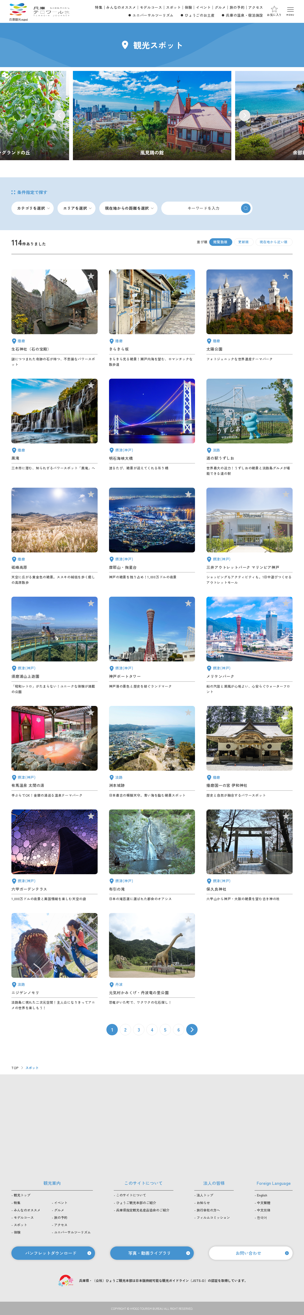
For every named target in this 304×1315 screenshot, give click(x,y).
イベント (203, 7)
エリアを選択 (75, 208)
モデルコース (151, 7)
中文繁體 (263, 1202)
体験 (188, 7)
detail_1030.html (54, 752)
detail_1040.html (54, 427)
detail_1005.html (249, 536)
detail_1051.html (249, 318)
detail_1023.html (152, 855)
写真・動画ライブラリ (149, 1253)
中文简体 (263, 1210)
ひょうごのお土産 (199, 15)
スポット (173, 7)
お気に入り (274, 15)
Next (244, 115)
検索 (246, 208)
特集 (98, 7)
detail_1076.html (249, 427)
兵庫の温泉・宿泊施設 (244, 15)
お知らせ (203, 1202)
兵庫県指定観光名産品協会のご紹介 (142, 1210)
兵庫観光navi (18, 11)
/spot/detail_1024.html (152, 115)
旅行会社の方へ (208, 1210)
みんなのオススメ (121, 7)
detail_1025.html (249, 855)
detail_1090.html (54, 536)
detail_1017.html (54, 645)
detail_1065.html (152, 752)
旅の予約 (237, 7)
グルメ (220, 7)
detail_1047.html (54, 318)
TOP (15, 1067)
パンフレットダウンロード (50, 1253)
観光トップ (22, 1195)
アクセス (255, 7)
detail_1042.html (249, 752)
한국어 (262, 1217)
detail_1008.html (152, 645)
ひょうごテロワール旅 (51, 11)
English (262, 1195)
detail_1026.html (152, 536)
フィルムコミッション (213, 1217)
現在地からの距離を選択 (127, 208)
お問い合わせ (248, 1253)
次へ (192, 1029)
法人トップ (205, 1195)
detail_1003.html (249, 645)
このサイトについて (131, 1195)
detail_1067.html (54, 962)
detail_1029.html (54, 855)
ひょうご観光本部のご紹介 (136, 1202)
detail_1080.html (152, 962)
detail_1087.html (152, 318)
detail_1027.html (152, 427)
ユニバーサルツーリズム (153, 15)
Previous (59, 115)
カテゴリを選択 (31, 208)
